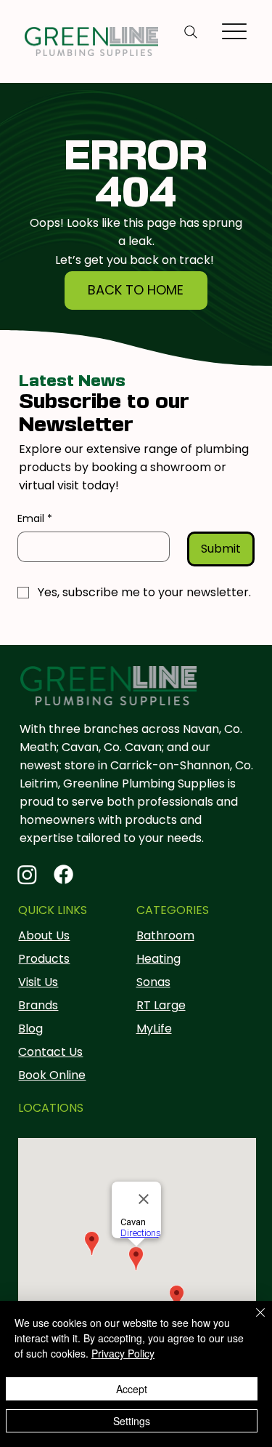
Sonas (153, 982)
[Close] (251, 1321)
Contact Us (50, 1051)
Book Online (52, 1075)
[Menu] (234, 31)
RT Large (161, 1005)
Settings (131, 1421)
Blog (30, 1028)
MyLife (154, 1028)
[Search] (191, 32)
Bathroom (165, 935)
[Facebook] (63, 874)
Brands (38, 1005)
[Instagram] (27, 874)
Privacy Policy (122, 1353)
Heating (158, 958)
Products (44, 958)
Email (34, 519)
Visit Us (38, 982)
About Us (44, 935)
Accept (131, 1389)
